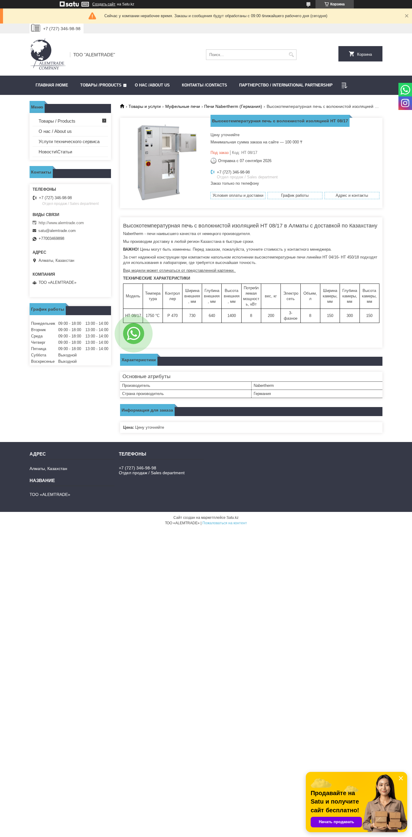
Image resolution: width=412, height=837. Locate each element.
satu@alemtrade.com (57, 230)
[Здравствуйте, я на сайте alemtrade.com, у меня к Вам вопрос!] (133, 333)
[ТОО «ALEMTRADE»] (48, 54)
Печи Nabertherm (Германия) (233, 106)
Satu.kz (233, 518)
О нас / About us (55, 131)
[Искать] (291, 54)
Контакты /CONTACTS (204, 85)
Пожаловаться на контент (224, 523)
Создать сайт (104, 4)
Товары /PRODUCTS (101, 85)
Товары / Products (57, 121)
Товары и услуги (144, 106)
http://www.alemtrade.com (61, 223)
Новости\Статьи (55, 151)
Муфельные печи (182, 106)
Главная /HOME (52, 85)
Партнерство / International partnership (286, 85)
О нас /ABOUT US (152, 85)
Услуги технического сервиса (69, 141)
